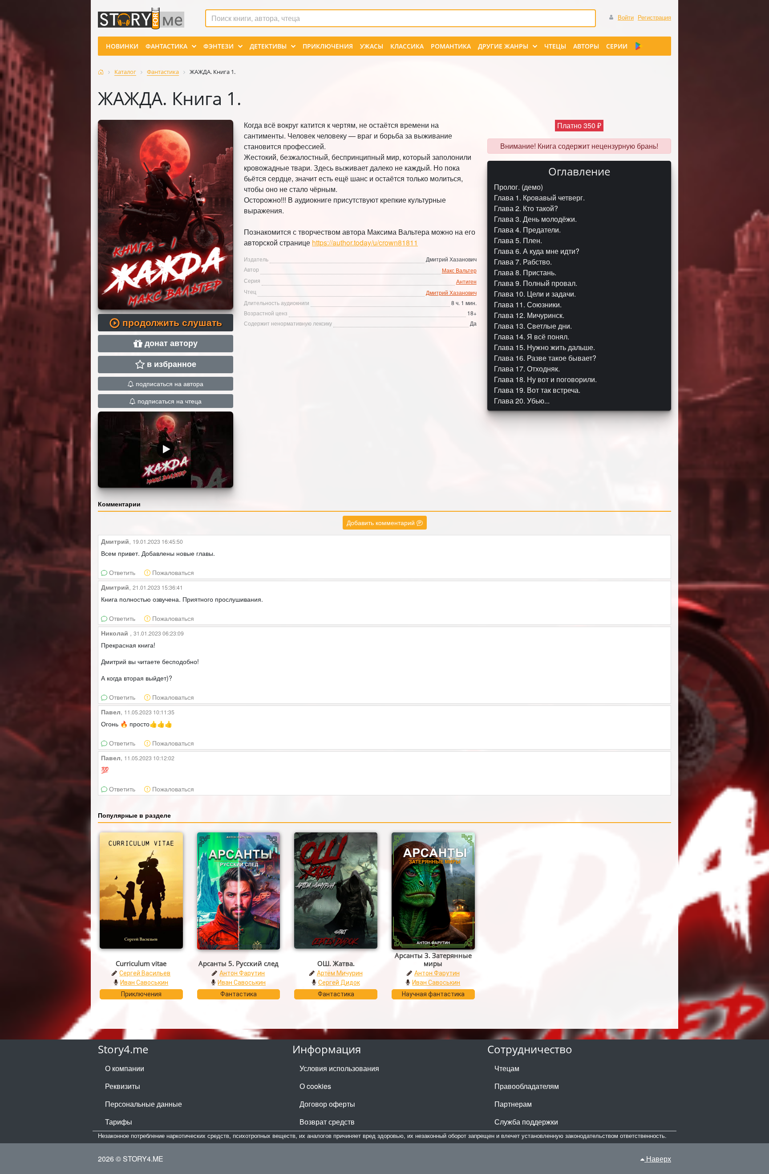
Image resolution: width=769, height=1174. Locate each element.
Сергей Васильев (144, 973)
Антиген (466, 281)
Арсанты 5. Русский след (238, 963)
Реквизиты (122, 1086)
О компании (124, 1068)
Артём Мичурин (340, 973)
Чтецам (506, 1068)
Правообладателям (526, 1086)
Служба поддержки (526, 1122)
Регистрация (654, 17)
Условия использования (339, 1068)
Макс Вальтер (459, 270)
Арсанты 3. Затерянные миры (433, 959)
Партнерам (513, 1104)
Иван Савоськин (144, 982)
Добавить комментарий (382, 522)
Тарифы (118, 1122)
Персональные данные (143, 1104)
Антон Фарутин (242, 973)
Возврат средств (327, 1122)
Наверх (657, 1159)
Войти (626, 17)
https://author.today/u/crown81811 (365, 242)
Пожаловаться (172, 572)
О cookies (315, 1086)
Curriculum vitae (141, 963)
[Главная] (101, 72)
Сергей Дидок (339, 982)
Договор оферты (327, 1104)
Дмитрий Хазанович (451, 292)
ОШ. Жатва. (336, 963)
